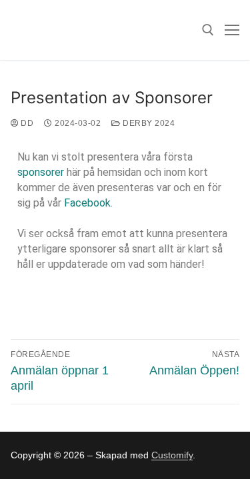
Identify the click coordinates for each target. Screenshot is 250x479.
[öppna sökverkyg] (208, 30)
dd (26, 123)
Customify (172, 455)
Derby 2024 (148, 123)
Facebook (87, 203)
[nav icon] (232, 30)
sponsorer (40, 172)
